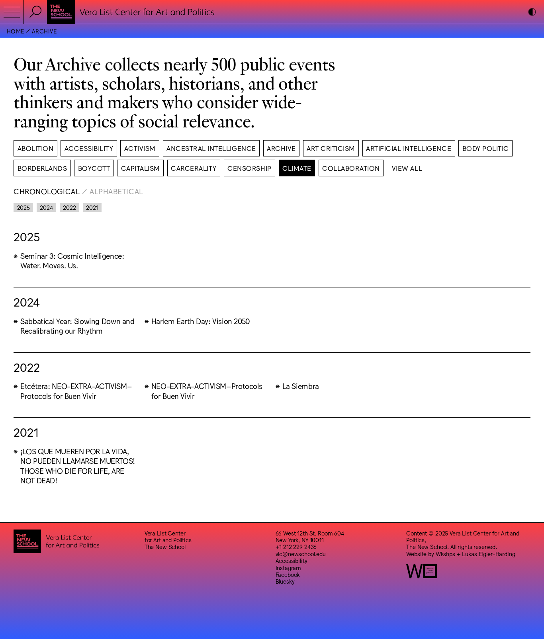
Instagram (288, 567)
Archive (44, 30)
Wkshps (445, 553)
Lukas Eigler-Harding (488, 553)
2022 (69, 207)
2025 (23, 207)
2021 (92, 207)
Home (15, 30)
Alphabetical (116, 191)
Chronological (47, 191)
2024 (46, 207)
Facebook (288, 574)
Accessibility (291, 560)
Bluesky (285, 581)
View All (407, 168)
